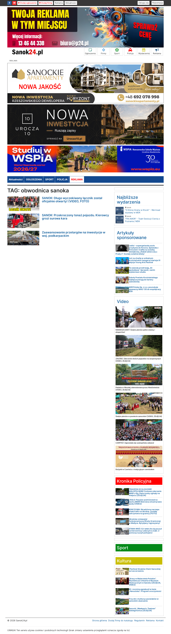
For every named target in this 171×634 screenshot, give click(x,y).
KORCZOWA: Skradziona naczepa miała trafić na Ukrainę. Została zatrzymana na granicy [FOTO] (144, 511)
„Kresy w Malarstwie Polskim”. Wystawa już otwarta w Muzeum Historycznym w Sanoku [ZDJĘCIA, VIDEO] (145, 581)
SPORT (49, 179)
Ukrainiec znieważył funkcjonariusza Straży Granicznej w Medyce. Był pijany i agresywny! (145, 521)
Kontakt (160, 620)
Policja (130, 53)
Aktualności (70, 3)
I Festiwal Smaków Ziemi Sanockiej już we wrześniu (144, 570)
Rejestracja (157, 2)
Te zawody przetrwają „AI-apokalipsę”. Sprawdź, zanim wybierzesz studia (142, 270)
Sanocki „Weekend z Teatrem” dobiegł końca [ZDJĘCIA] (142, 609)
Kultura (124, 560)
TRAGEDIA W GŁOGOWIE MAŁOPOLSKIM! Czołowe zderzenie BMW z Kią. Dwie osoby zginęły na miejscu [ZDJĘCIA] (145, 492)
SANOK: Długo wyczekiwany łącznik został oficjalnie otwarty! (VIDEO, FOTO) (72, 199)
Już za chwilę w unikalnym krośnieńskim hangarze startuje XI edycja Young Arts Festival (144, 260)
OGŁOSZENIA (34, 179)
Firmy (103, 53)
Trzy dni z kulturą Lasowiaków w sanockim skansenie (144, 600)
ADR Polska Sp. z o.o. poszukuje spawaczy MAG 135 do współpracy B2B (145, 289)
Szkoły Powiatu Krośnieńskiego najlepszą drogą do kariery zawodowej (143, 279)
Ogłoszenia (90, 53)
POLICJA (62, 179)
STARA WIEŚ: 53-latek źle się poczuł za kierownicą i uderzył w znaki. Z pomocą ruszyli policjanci (145, 531)
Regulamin (139, 620)
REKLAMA (77, 179)
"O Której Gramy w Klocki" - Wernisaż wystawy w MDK (142, 210)
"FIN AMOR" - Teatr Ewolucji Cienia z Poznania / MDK (142, 219)
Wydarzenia (143, 53)
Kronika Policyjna (134, 481)
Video (123, 301)
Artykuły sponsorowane (132, 235)
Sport (117, 53)
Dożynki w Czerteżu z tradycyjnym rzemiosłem (135, 469)
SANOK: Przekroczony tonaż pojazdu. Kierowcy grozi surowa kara (75, 216)
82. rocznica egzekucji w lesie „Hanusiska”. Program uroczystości (145, 590)
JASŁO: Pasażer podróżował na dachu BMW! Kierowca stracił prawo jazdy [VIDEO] (145, 502)
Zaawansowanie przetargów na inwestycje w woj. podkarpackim (73, 234)
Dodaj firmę (46, 3)
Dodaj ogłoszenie (28, 3)
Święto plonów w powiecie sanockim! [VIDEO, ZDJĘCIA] (139, 416)
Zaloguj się (143, 2)
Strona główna (99, 620)
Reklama (59, 3)
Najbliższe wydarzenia (128, 200)
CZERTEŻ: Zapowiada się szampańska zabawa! (135, 443)
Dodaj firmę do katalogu (120, 620)
